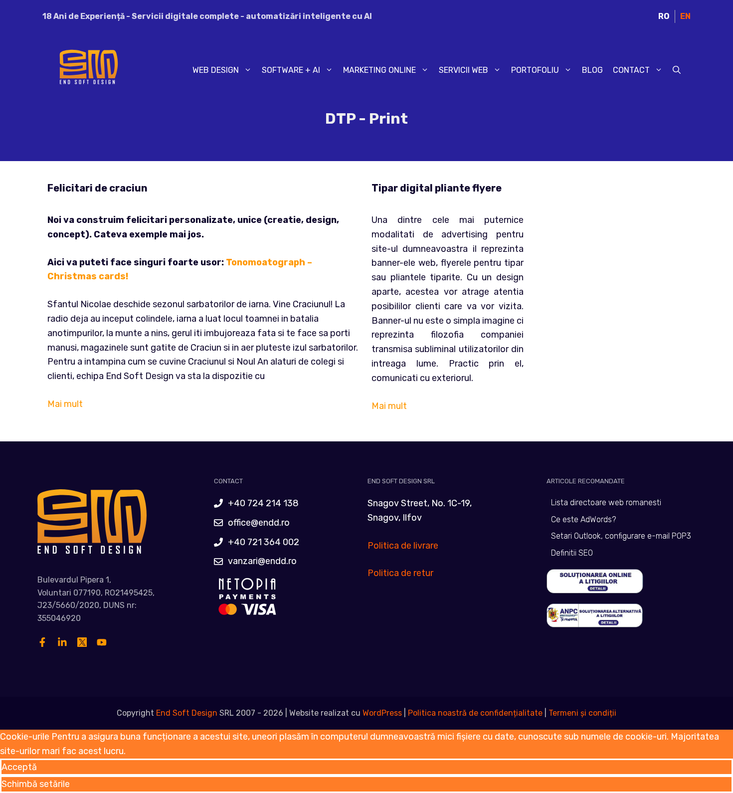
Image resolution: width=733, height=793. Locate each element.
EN (685, 16)
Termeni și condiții (582, 713)
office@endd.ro (259, 522)
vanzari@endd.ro (262, 561)
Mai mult (65, 403)
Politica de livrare (402, 545)
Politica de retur (400, 573)
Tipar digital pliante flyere (436, 188)
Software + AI (291, 70)
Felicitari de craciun (97, 188)
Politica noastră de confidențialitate (474, 713)
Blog (592, 70)
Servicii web (463, 70)
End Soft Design (186, 713)
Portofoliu (535, 70)
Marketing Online (379, 70)
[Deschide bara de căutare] (677, 70)
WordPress (382, 713)
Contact (631, 70)
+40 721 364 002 (263, 542)
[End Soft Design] (87, 69)
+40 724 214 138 (263, 503)
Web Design (215, 70)
